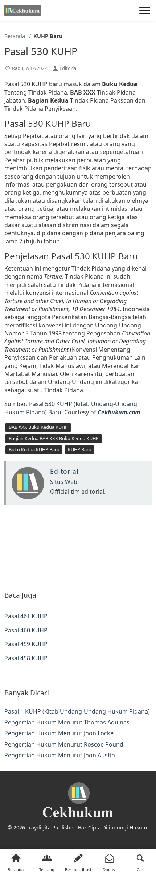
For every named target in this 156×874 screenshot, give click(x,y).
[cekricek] (78, 800)
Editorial (68, 68)
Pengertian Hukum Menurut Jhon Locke (59, 733)
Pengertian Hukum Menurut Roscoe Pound (63, 744)
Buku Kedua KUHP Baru (34, 449)
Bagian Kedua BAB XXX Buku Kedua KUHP (54, 438)
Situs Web (63, 482)
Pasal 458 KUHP (26, 658)
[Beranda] (22, 10)
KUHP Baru (79, 449)
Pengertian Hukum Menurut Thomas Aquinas (67, 722)
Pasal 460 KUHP (26, 630)
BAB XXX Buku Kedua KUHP (38, 427)
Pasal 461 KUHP (26, 616)
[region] (78, 548)
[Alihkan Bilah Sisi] (145, 10)
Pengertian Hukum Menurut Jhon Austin (59, 755)
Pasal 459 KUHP (26, 644)
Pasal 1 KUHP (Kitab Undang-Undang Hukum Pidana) (77, 711)
